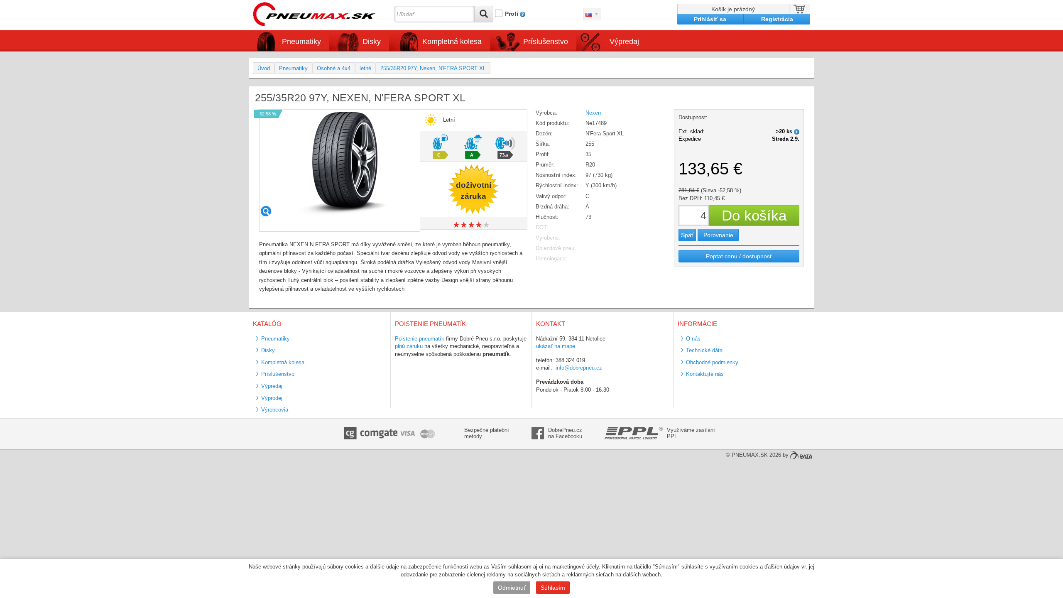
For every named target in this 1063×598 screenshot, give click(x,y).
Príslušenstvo (545, 41)
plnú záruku (409, 346)
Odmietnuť (512, 587)
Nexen (593, 113)
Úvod (263, 68)
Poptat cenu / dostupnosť (739, 256)
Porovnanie (718, 235)
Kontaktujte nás (705, 374)
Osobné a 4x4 (333, 68)
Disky (268, 350)
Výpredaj (624, 41)
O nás (693, 339)
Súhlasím (553, 587)
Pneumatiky (293, 68)
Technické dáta (704, 350)
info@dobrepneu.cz (579, 368)
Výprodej (271, 398)
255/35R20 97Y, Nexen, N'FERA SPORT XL (433, 68)
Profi (511, 13)
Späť (687, 235)
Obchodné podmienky (712, 362)
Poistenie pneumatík (419, 339)
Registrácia (777, 19)
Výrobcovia (274, 410)
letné (365, 68)
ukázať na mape (555, 346)
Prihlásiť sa (710, 19)
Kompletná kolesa (282, 362)
